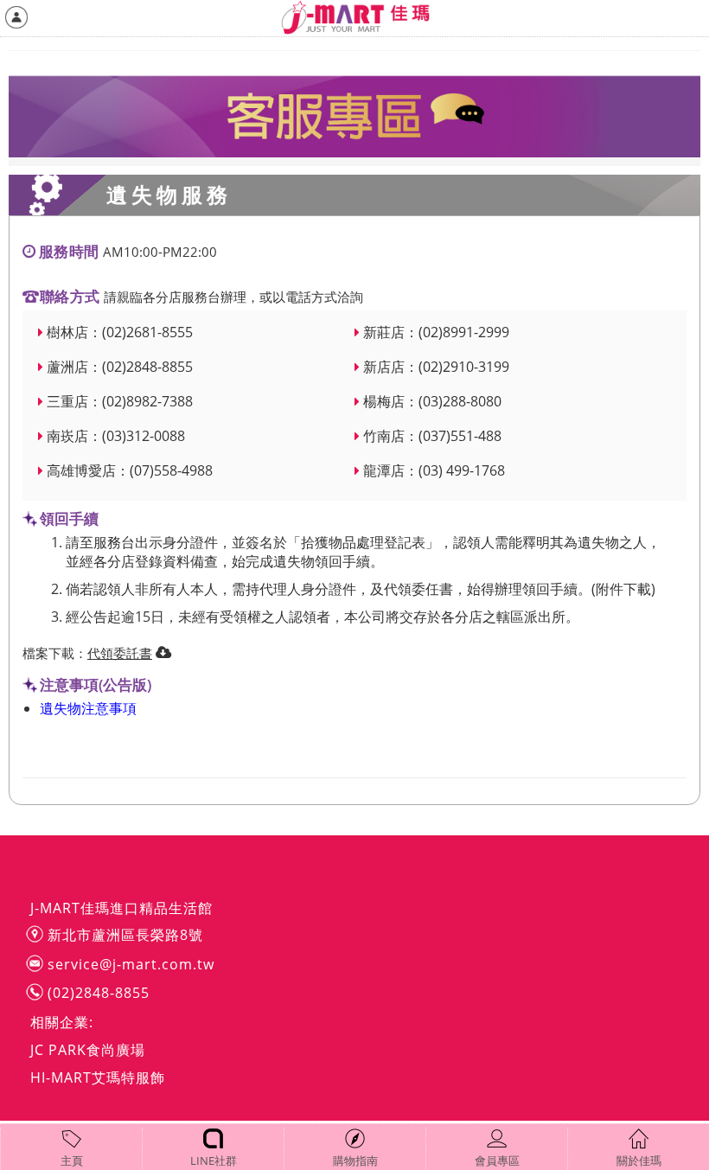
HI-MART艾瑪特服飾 (97, 1077)
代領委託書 (119, 653)
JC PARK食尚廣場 (87, 1049)
